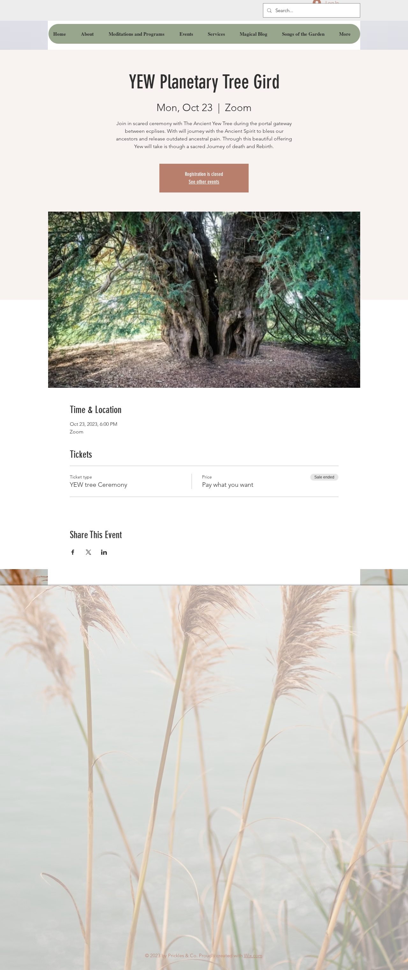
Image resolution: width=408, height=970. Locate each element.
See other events (204, 182)
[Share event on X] (88, 552)
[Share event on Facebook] (73, 552)
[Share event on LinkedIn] (104, 552)
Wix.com (253, 955)
